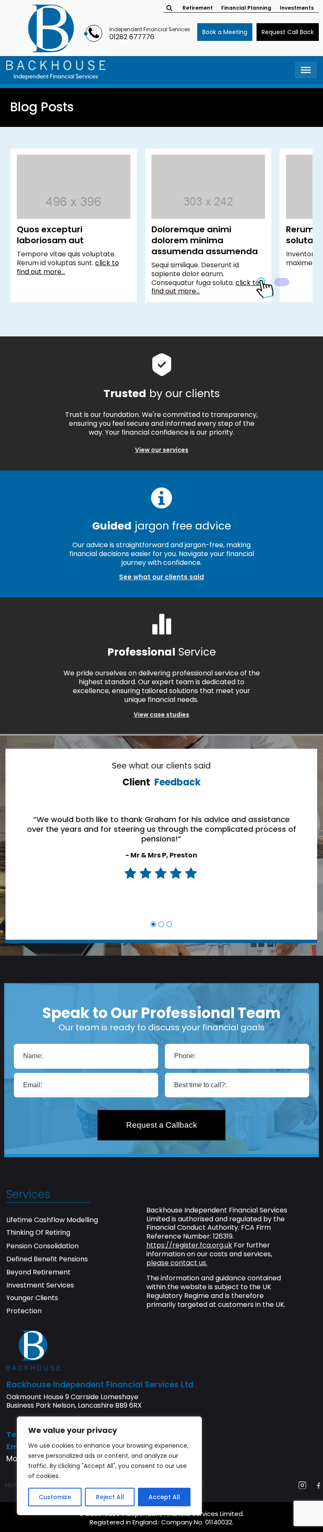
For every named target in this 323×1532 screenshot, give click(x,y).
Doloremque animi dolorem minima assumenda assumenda (204, 240)
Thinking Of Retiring (38, 1232)
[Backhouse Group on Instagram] (302, 1485)
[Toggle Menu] (306, 70)
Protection (24, 1311)
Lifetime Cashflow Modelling (52, 1220)
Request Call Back (288, 32)
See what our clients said (161, 577)
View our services (161, 450)
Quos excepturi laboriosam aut (50, 234)
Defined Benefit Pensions (47, 1259)
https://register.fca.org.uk (189, 1245)
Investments (297, 8)
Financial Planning (246, 8)
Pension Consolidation (42, 1246)
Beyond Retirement (38, 1272)
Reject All (110, 1497)
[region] (109, 1465)
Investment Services (40, 1285)
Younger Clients (32, 1298)
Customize (55, 1497)
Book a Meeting (224, 32)
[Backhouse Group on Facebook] (318, 1485)
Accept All (164, 1497)
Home (14, 1485)
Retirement (198, 8)
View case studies (161, 714)
